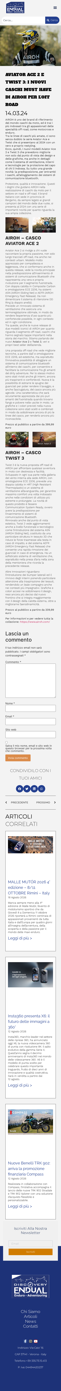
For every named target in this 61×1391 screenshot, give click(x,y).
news (30, 1321)
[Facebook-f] (25, 1341)
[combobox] (23, 20)
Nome (10, 703)
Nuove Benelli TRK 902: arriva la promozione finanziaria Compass (29, 1168)
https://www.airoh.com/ (35, 621)
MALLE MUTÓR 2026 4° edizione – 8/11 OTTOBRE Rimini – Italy (29, 887)
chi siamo (30, 1311)
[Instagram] (30, 1341)
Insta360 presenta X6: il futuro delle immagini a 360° (29, 1021)
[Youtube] (35, 1341)
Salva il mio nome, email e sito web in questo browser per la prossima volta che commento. (28, 748)
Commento (13, 662)
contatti (30, 1326)
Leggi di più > (20, 938)
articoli (30, 1316)
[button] (55, 7)
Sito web (10, 729)
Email (9, 716)
